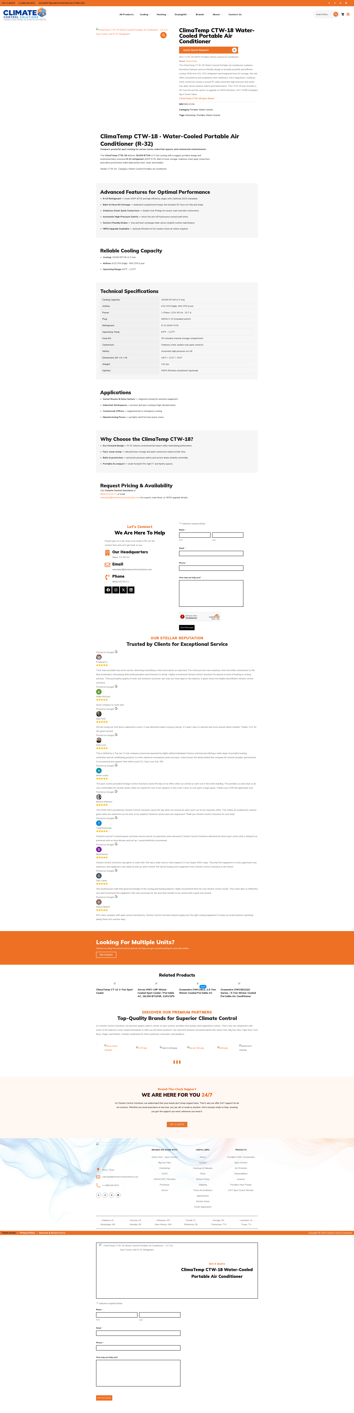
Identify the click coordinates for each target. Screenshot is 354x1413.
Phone (183, 563)
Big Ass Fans (164, 1162)
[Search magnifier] (335, 14)
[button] (342, 14)
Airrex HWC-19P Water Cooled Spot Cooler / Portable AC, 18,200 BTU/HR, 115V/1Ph (156, 993)
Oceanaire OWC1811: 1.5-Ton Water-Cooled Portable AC (197, 991)
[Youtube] (346, 3)
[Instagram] (340, 3)
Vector (164, 1190)
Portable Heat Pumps (241, 1184)
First (181, 540)
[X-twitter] (123, 590)
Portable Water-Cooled (208, 115)
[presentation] (174, 1062)
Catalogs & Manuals (203, 1168)
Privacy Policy (27, 1233)
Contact (203, 1162)
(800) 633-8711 (108, 494)
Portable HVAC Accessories (241, 1157)
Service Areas (202, 1201)
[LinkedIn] (118, 1195)
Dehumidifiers (241, 1173)
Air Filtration (241, 1168)
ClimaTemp (191, 61)
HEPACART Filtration (164, 1179)
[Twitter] (329, 3)
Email (182, 548)
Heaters (241, 1179)
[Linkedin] (130, 590)
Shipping (203, 1184)
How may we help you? (190, 577)
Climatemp (190, 115)
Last (214, 540)
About (203, 1157)
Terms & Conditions (202, 1190)
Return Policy (202, 1179)
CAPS (165, 1173)
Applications (203, 1195)
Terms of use (9, 1233)
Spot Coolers (241, 1162)
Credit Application (203, 1206)
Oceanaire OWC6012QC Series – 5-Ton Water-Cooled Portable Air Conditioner (238, 993)
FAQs (202, 1173)
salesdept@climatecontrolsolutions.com (120, 497)
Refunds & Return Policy (52, 1232)
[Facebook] (334, 3)
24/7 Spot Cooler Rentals (241, 1190)
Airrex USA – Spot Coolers (165, 1157)
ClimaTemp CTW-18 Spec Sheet (196, 98)
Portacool (164, 1184)
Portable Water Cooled (201, 109)
